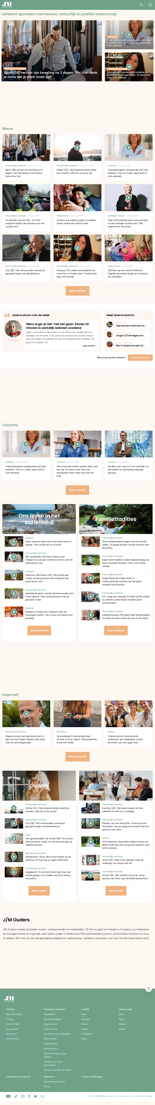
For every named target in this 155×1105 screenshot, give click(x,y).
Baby (83, 1014)
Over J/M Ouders (14, 1014)
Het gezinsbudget (52, 1019)
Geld (121, 1014)
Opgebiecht (49, 1014)
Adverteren (11, 1033)
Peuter (84, 1024)
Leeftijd (85, 1009)
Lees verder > (89, 345)
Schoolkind (86, 1033)
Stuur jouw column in (140, 357)
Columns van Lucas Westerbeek (53, 1063)
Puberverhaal (50, 1038)
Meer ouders (39, 890)
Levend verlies (51, 1029)
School (122, 1029)
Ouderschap (125, 1009)
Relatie (122, 1024)
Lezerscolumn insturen (18, 1076)
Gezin (121, 1019)
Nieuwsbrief (12, 1029)
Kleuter (84, 1029)
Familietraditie (50, 1043)
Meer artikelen (77, 290)
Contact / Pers (13, 1024)
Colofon (10, 1019)
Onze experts (12, 1038)
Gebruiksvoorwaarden (54, 1081)
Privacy (47, 1086)
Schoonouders (51, 1048)
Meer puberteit (78, 756)
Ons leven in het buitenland (57, 1033)
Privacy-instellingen (92, 1076)
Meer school (116, 890)
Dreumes (85, 1019)
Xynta (149, 1096)
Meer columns (77, 490)
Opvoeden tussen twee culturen (55, 1055)
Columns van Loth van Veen (57, 1070)
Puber (84, 1038)
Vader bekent (50, 1024)
